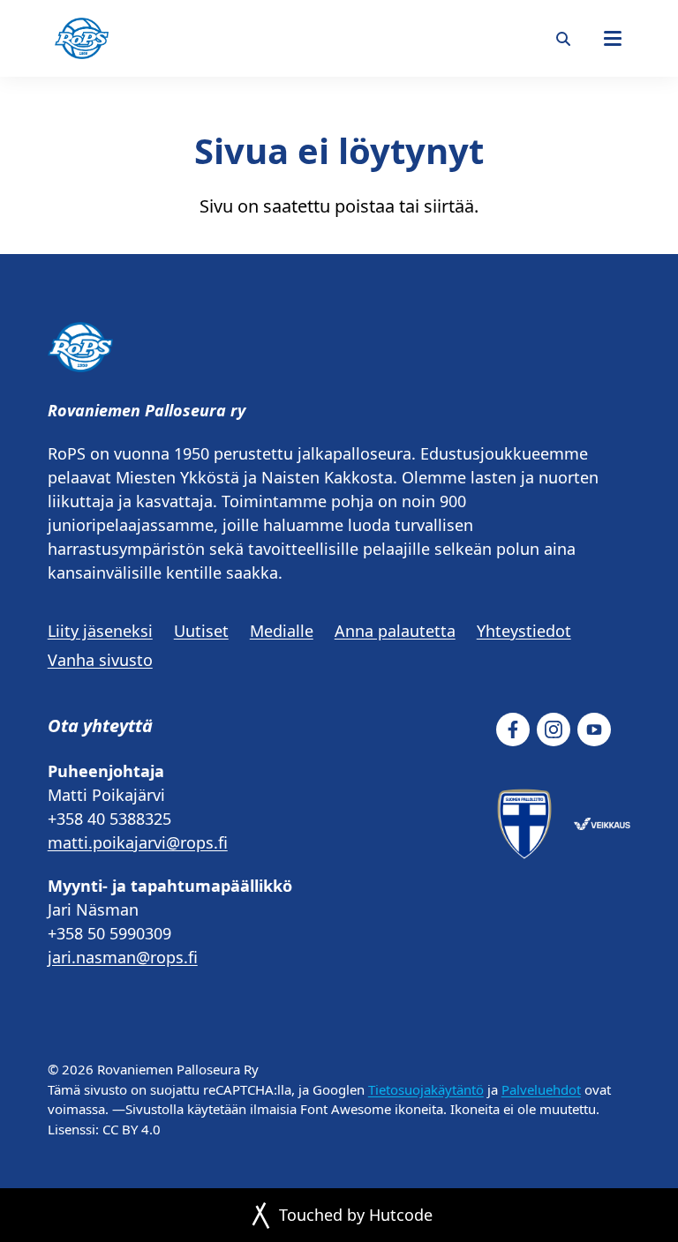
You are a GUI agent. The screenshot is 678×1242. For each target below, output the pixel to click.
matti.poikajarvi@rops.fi (138, 842)
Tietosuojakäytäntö (426, 1089)
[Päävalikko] (612, 38)
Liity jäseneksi (100, 630)
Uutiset (201, 630)
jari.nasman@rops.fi (123, 957)
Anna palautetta (395, 630)
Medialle (281, 630)
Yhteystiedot (524, 630)
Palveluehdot (541, 1089)
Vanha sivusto (100, 659)
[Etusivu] (82, 38)
